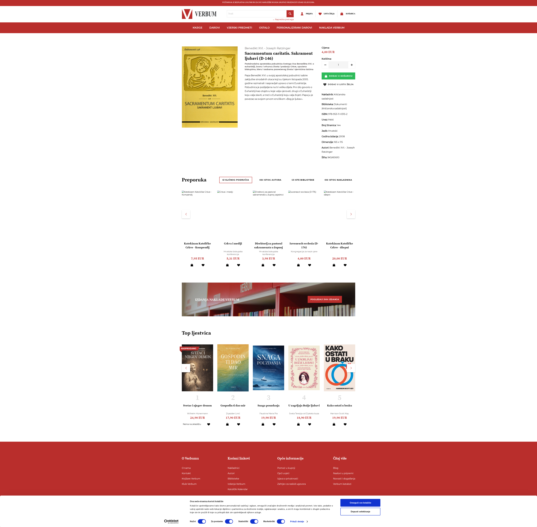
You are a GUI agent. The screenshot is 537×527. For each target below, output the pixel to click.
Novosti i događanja (344, 478)
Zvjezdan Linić (233, 413)
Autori (231, 473)
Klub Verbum (189, 484)
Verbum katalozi (342, 484)
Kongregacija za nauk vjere (304, 251)
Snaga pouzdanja (269, 405)
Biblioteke (233, 478)
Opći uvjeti (283, 473)
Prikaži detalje (297, 521)
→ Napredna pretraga (283, 19)
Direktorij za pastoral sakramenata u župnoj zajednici (268, 247)
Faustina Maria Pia (269, 413)
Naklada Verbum (331, 27)
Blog (335, 468)
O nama (186, 468)
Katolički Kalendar (238, 489)
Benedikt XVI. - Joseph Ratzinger (267, 48)
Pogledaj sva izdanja (324, 299)
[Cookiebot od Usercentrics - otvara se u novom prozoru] (171, 521)
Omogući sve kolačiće (360, 503)
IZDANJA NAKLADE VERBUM (217, 300)
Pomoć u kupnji (286, 468)
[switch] (229, 521)
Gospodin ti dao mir (233, 405)
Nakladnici (233, 468)
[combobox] (260, 13)
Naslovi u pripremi (343, 473)
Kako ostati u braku (339, 405)
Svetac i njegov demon (197, 405)
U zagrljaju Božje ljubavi (304, 405)
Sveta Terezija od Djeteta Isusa (304, 413)
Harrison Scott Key (339, 413)
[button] (203, 264)
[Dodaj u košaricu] (191, 264)
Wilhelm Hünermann (197, 413)
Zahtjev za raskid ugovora (291, 484)
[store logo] (200, 14)
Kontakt (186, 473)
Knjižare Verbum (191, 478)
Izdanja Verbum (236, 484)
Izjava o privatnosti (287, 478)
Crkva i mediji (233, 243)
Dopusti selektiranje (360, 511)
